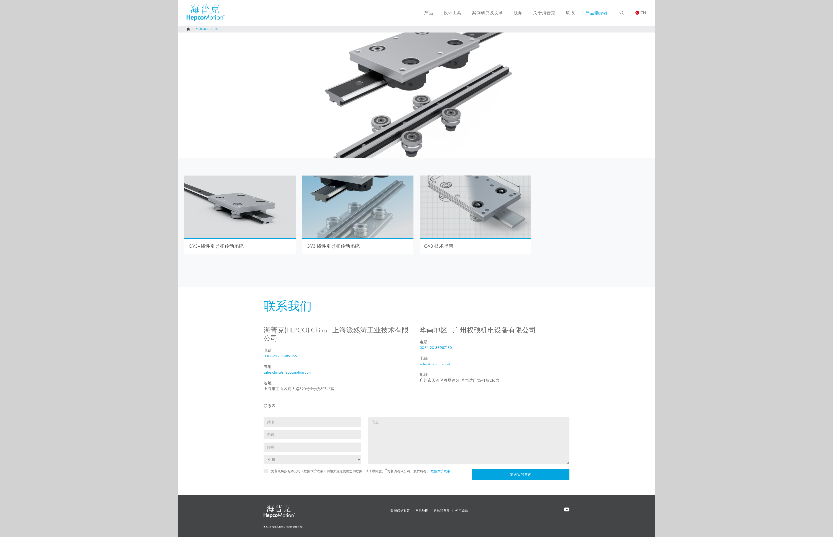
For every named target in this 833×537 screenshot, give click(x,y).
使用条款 (461, 511)
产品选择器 (596, 12)
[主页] (188, 29)
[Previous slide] (185, 95)
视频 (518, 12)
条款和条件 (442, 511)
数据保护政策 (440, 471)
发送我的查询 (520, 474)
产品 (428, 12)
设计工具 (453, 12)
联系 (570, 12)
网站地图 (421, 511)
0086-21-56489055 (280, 356)
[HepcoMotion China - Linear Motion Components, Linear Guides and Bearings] (206, 12)
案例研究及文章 (487, 12)
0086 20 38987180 (436, 347)
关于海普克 (544, 12)
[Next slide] (647, 95)
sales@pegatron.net (435, 364)
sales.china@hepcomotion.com (287, 372)
